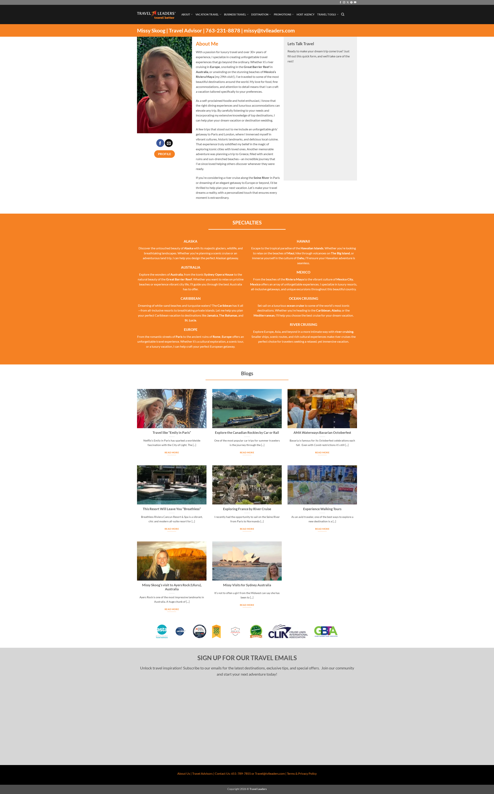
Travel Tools (326, 14)
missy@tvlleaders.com (269, 30)
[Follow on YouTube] (355, 2)
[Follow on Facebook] (340, 2)
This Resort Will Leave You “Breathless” (172, 509)
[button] (342, 14)
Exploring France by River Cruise (247, 509)
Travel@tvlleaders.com (270, 773)
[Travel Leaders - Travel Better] (156, 14)
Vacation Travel (207, 14)
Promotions (282, 14)
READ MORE (172, 452)
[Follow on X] (348, 2)
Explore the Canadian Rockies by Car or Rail (247, 433)
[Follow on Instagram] (344, 2)
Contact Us (222, 773)
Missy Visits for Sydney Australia (247, 585)
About (185, 14)
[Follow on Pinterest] (351, 2)
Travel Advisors (202, 773)
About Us (183, 773)
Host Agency (306, 14)
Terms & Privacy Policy (302, 773)
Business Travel (235, 14)
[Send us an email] (169, 143)
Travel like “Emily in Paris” (172, 433)
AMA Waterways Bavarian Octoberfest (322, 433)
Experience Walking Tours (322, 509)
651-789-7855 (241, 773)
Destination (259, 14)
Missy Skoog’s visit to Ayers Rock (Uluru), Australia (172, 587)
